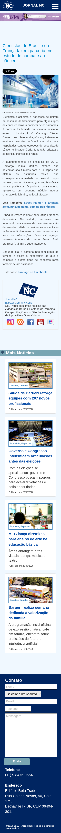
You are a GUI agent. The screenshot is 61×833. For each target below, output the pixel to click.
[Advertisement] (30, 31)
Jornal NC (11, 299)
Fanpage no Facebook (32, 272)
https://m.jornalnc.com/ (18, 302)
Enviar (17, 761)
